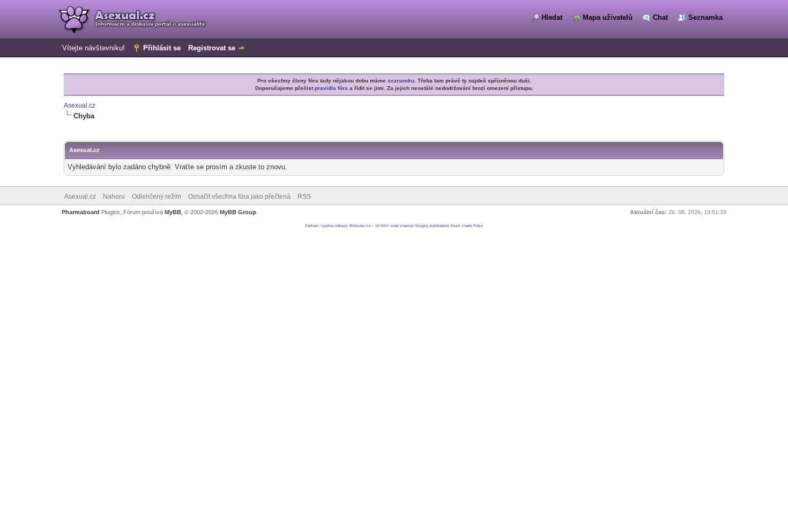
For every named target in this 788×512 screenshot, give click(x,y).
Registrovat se (211, 48)
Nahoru (114, 196)
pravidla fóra (331, 88)
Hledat (551, 17)
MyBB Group (238, 212)
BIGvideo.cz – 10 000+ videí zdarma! (382, 226)
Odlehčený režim (156, 196)
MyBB (173, 212)
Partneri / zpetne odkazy (326, 226)
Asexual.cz (79, 105)
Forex (478, 226)
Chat (660, 17)
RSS (304, 196)
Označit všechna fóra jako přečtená (239, 196)
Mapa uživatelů (608, 17)
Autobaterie (439, 226)
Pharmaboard (81, 212)
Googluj (421, 226)
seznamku (401, 81)
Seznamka (705, 17)
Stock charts (461, 226)
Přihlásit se (162, 48)
